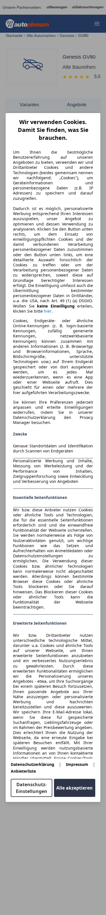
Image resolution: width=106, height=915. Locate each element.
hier (47, 311)
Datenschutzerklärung (32, 764)
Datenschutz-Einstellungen (31, 787)
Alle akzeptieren (74, 788)
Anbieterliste (23, 771)
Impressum (77, 764)
